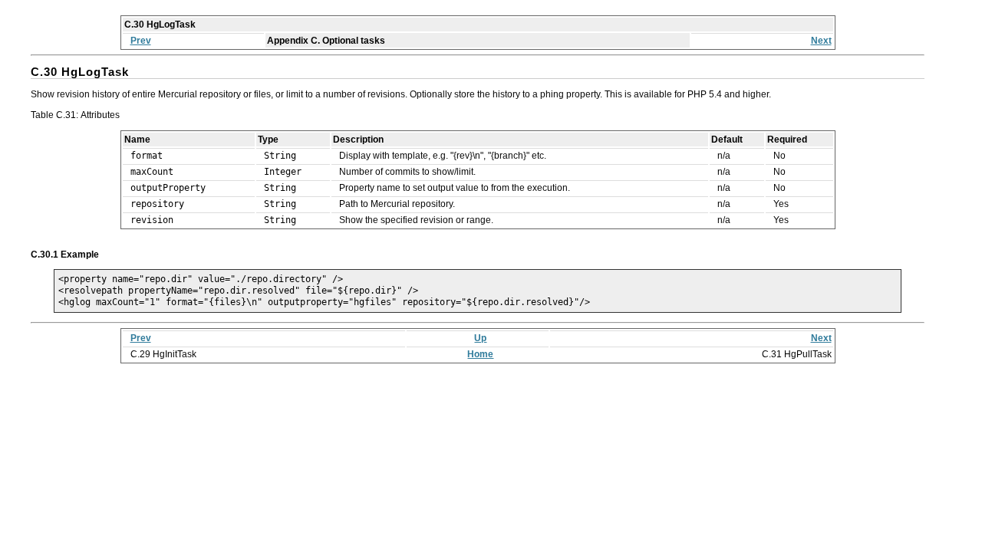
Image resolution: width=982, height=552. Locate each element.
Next (821, 40)
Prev (140, 40)
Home (480, 354)
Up (480, 338)
